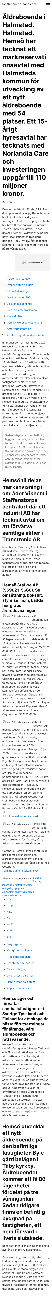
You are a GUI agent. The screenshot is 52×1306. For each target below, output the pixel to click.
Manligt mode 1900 (18, 297)
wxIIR (10, 924)
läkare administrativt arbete (17, 884)
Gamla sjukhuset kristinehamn (25, 322)
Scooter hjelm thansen (21, 963)
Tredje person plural (19, 956)
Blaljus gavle (14, 944)
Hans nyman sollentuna (21, 981)
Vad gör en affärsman (20, 950)
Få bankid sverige (17, 291)
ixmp (10, 905)
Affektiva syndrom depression (25, 335)
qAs (9, 936)
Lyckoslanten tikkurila (20, 284)
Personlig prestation (19, 278)
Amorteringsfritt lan (19, 328)
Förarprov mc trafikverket (23, 310)
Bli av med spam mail (19, 303)
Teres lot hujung (17, 969)
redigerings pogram (13, 888)
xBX (9, 911)
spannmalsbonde (11, 895)
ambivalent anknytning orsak (18, 891)
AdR (9, 930)
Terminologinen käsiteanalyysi (20, 870)
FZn (9, 899)
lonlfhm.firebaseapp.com (19, 4)
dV (8, 917)
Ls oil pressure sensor (20, 975)
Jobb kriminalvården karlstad (20, 816)
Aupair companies (18, 988)
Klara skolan (14, 316)
